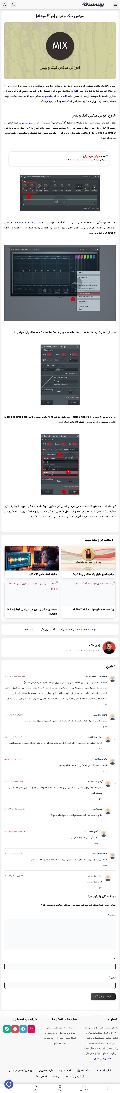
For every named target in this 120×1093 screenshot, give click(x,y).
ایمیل (112, 977)
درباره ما (56, 1076)
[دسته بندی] (84, 1086)
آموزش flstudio (72, 630)
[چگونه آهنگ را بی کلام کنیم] (32, 558)
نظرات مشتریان (46, 1070)
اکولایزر (74, 91)
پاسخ (105, 704)
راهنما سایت (65, 1070)
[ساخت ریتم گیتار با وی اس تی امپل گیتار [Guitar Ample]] (32, 593)
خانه (108, 1090)
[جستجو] (36, 1086)
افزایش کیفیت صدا (34, 630)
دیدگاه (112, 915)
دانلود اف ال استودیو (56, 96)
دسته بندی (84, 1090)
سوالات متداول (84, 1070)
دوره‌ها (60, 1090)
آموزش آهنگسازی (53, 630)
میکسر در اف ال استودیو (37, 123)
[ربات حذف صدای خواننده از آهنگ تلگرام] (88, 593)
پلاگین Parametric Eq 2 (28, 223)
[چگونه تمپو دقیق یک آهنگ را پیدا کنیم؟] (88, 558)
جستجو (36, 1090)
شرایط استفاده (104, 1070)
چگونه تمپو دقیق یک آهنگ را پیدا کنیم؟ (93, 574)
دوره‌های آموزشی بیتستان (21, 1070)
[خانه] (108, 1086)
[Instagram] (15, 1029)
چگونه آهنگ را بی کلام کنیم (43, 574)
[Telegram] (23, 1029)
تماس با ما (41, 1076)
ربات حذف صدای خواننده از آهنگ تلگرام (93, 610)
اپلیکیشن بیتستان (75, 1076)
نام (113, 958)
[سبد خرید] (13, 4)
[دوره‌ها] (60, 1086)
